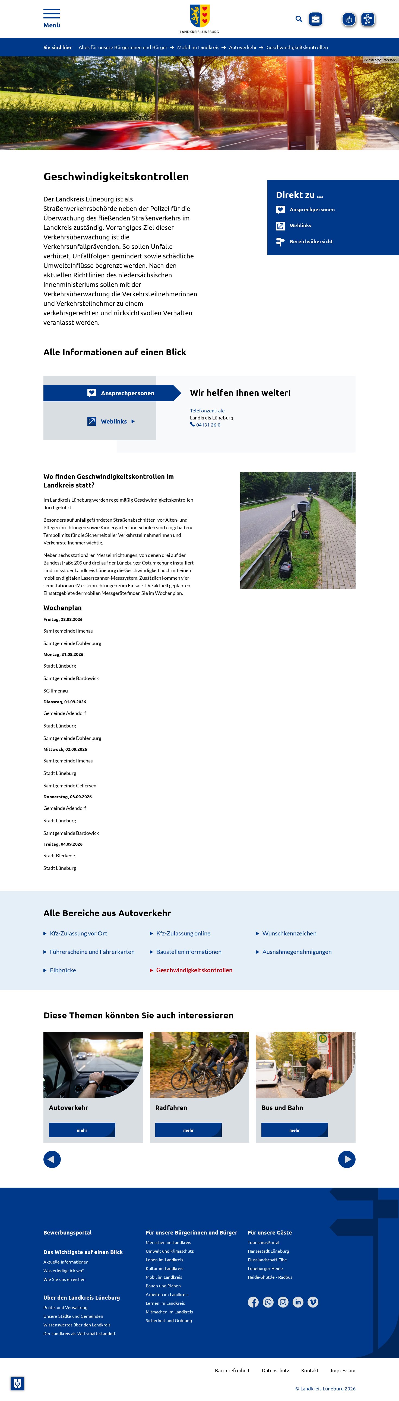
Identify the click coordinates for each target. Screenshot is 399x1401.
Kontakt (310, 1370)
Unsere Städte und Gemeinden (73, 1316)
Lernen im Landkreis (165, 1303)
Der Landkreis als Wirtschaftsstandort (79, 1333)
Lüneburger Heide (265, 1268)
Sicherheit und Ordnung (169, 1320)
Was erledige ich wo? (63, 1270)
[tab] (113, 393)
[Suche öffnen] (299, 19)
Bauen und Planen (163, 1285)
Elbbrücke (63, 970)
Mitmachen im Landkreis (169, 1311)
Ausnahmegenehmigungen (297, 951)
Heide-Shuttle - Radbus (270, 1277)
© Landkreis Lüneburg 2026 (325, 1388)
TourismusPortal (263, 1242)
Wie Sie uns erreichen (64, 1279)
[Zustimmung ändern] (17, 1383)
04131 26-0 (208, 424)
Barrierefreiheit (232, 1370)
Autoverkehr (243, 47)
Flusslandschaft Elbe (267, 1259)
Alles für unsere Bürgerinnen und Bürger (123, 47)
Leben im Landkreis (164, 1259)
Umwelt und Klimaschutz (170, 1250)
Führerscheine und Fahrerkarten (92, 951)
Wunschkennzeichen (289, 933)
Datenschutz (275, 1370)
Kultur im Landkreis (164, 1268)
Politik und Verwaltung (65, 1307)
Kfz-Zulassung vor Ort (78, 933)
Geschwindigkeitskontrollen (194, 970)
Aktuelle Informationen (65, 1261)
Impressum (343, 1370)
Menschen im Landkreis (168, 1242)
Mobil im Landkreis (198, 47)
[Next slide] (347, 1159)
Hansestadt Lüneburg (268, 1250)
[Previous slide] (52, 1159)
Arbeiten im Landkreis (167, 1294)
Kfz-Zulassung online (183, 933)
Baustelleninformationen (188, 951)
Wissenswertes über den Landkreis (76, 1324)
